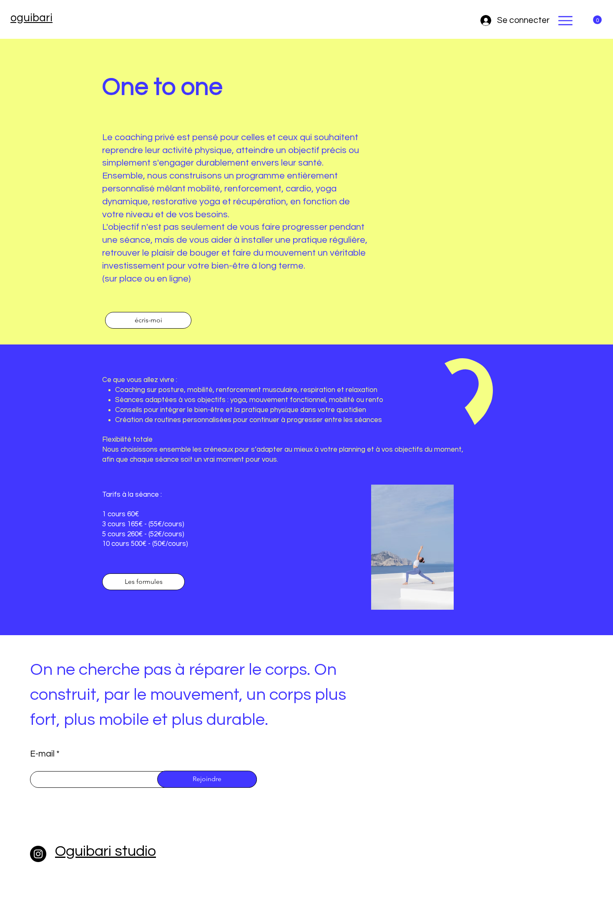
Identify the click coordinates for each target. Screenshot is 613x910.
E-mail (42, 753)
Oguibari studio (105, 851)
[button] (597, 19)
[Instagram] (38, 854)
